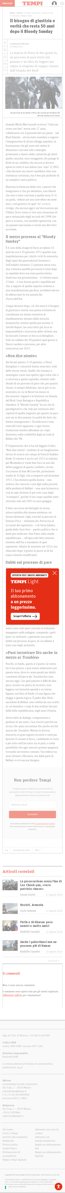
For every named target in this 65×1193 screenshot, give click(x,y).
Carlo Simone (28, 911)
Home (12, 13)
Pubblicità (8, 1141)
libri (37, 850)
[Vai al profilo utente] (54, 3)
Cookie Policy (10, 1148)
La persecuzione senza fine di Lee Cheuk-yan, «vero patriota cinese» (41, 885)
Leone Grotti (27, 895)
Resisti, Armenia (31, 905)
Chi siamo (8, 1129)
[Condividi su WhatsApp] (5, 56)
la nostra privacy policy (45, 824)
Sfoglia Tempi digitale (14, 1160)
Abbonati (7, 3)
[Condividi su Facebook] (5, 42)
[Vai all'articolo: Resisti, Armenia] (10, 908)
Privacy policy (10, 1144)
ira (6, 850)
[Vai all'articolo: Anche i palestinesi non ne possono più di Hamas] (10, 947)
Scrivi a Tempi (10, 1133)
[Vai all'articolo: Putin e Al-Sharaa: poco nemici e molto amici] (10, 927)
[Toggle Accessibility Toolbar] (58, 1186)
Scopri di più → (53, 961)
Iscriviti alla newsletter (15, 1137)
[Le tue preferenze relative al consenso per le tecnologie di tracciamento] (6, 1187)
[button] (5, 70)
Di (19, 44)
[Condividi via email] (5, 64)
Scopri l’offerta (22, 616)
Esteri (19, 13)
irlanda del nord (21, 850)
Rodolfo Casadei (30, 932)
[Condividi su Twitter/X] (5, 49)
